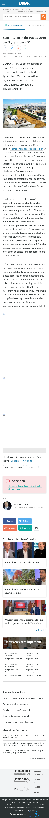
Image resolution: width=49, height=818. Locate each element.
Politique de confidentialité (35, 805)
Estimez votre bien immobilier (16, 704)
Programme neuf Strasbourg (32, 671)
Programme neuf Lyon (13, 659)
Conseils (34, 56)
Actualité (42, 56)
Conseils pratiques (36, 25)
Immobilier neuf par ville (19, 802)
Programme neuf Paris (13, 675)
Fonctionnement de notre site (16, 805)
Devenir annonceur (38, 807)
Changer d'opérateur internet (16, 716)
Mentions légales (33, 802)
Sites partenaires (20, 810)
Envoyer (27, 528)
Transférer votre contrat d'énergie (18, 722)
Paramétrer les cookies (13, 807)
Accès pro (4, 800)
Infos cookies (26, 807)
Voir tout (40, 630)
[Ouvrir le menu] (3, 3)
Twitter (26, 521)
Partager (10, 521)
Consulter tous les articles (36, 759)
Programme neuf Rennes (32, 654)
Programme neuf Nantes (32, 660)
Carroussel (32, 467)
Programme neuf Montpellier (11, 665)
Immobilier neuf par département (37, 800)
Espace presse (31, 810)
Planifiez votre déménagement (16, 710)
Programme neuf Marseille (32, 665)
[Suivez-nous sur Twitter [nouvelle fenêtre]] (36, 814)
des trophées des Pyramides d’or (26, 148)
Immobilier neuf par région (17, 800)
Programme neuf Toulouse (11, 654)
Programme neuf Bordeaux (11, 671)
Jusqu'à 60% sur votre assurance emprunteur (23, 698)
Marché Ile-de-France (13, 467)
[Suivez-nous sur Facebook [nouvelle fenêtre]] (29, 814)
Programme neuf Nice (34, 675)
